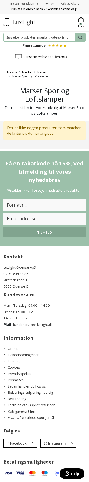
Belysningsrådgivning (24, 3)
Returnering (17, 398)
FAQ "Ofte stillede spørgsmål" (31, 417)
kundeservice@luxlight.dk (32, 324)
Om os (13, 348)
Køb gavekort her (21, 411)
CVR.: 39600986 (16, 273)
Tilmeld (44, 232)
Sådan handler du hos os (27, 386)
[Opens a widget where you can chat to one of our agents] (71, 474)
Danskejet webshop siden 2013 (45, 57)
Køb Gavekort (70, 3)
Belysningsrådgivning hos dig (30, 392)
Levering (14, 361)
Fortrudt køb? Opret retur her (31, 405)
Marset (41, 72)
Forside (12, 72)
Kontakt (49, 3)
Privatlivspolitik (19, 373)
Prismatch (16, 379)
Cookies (14, 367)
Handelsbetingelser (23, 354)
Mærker (27, 72)
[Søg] (80, 37)
